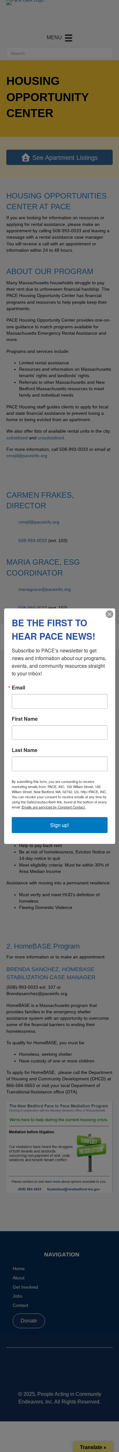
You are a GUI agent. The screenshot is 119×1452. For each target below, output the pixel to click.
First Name (25, 718)
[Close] (109, 614)
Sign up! (59, 825)
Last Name (24, 750)
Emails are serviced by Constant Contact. (54, 806)
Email (18, 687)
